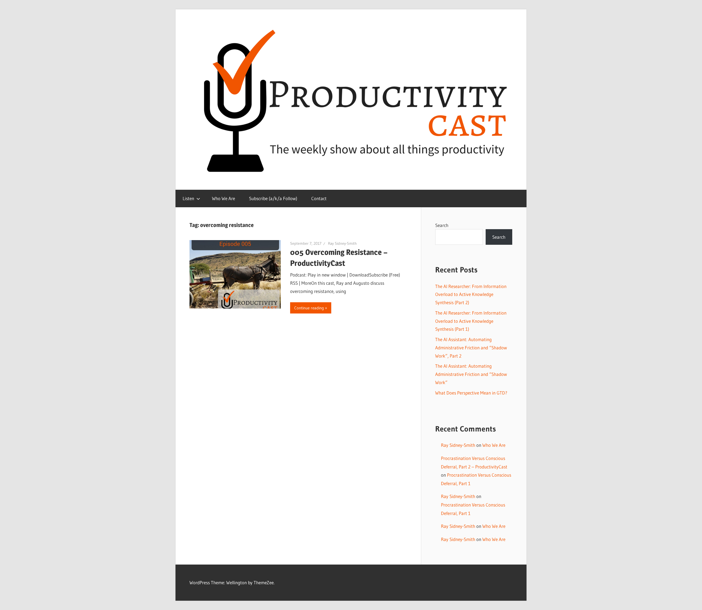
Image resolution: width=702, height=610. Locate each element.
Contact (319, 198)
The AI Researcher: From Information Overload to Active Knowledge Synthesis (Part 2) (470, 294)
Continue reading (309, 307)
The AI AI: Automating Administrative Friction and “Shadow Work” (471, 374)
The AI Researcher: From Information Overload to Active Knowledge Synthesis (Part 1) (470, 321)
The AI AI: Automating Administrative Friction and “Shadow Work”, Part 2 (471, 347)
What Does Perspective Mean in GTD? (471, 393)
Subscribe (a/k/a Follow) (273, 198)
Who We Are (223, 198)
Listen (188, 198)
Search (441, 225)
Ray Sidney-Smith (342, 243)
